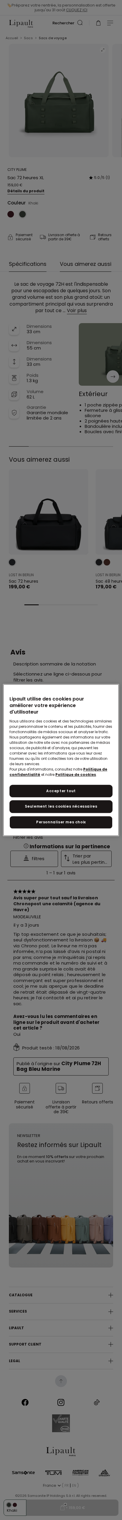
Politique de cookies (75, 774)
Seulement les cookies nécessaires (61, 806)
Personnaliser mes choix (61, 822)
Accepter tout (61, 790)
